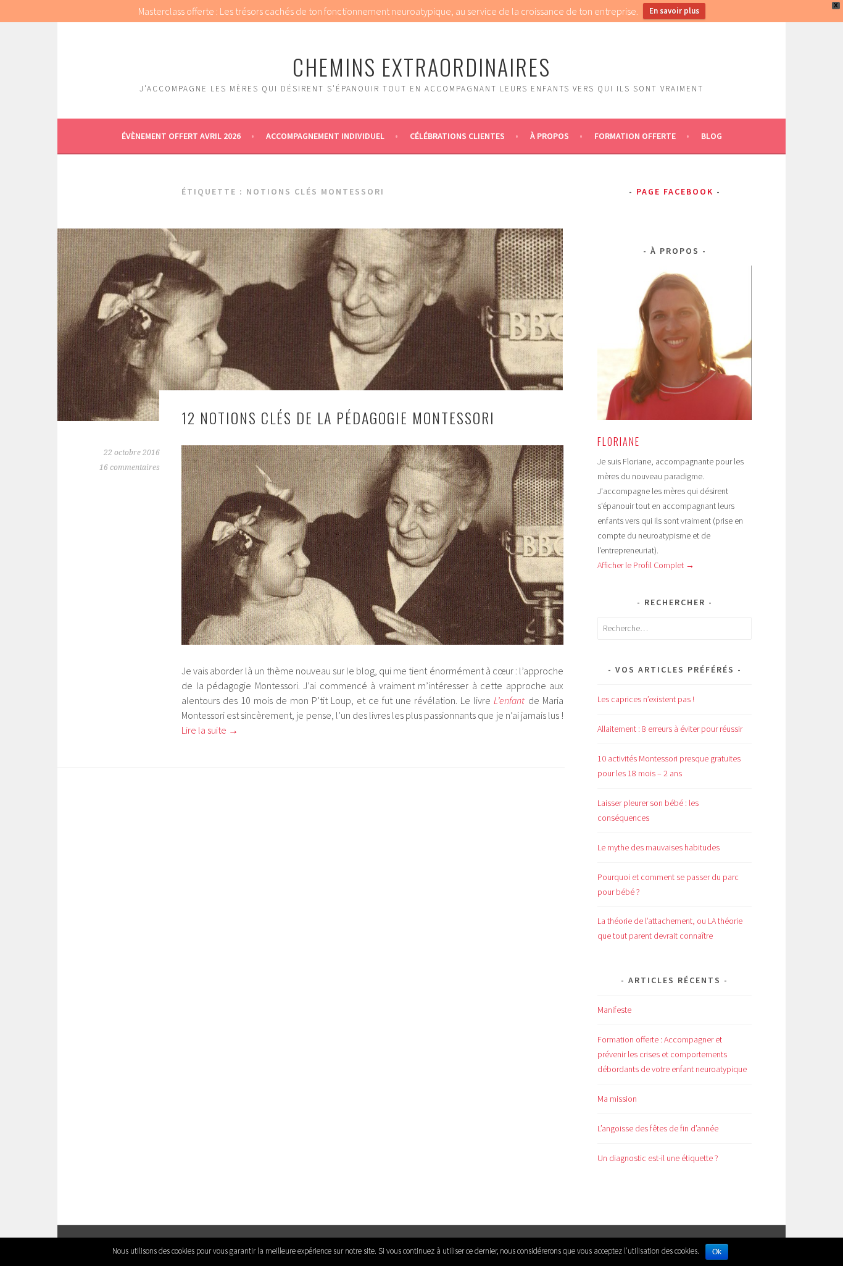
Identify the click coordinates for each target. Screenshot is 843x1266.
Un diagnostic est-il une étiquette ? (657, 1157)
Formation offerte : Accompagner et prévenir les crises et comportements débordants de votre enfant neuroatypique (672, 1054)
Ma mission (617, 1098)
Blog (711, 135)
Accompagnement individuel (325, 135)
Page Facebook (674, 191)
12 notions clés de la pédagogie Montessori (338, 417)
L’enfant (509, 700)
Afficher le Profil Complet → (645, 565)
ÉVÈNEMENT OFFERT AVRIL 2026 (181, 135)
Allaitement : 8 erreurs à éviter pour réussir (669, 728)
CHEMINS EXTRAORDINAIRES (421, 66)
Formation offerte (635, 135)
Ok (716, 1251)
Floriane (618, 441)
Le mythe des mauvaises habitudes (658, 847)
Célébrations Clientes (457, 135)
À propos (549, 135)
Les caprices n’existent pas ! (645, 699)
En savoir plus (674, 11)
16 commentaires (129, 467)
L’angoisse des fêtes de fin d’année (657, 1128)
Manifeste (614, 1009)
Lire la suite (209, 730)
